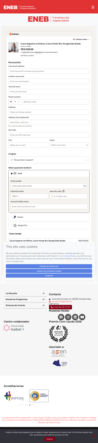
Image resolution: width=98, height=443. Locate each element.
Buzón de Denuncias (49, 422)
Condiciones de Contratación (16, 417)
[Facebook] (61, 317)
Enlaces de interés (15, 305)
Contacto (91, 420)
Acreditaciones (24, 420)
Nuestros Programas (16, 299)
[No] (94, 436)
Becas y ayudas (77, 420)
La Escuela (11, 293)
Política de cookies (78, 417)
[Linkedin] (75, 317)
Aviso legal (38, 417)
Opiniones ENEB (42, 420)
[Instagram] (68, 317)
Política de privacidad (56, 417)
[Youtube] (82, 317)
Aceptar (49, 439)
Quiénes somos (60, 420)
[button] (25, 293)
